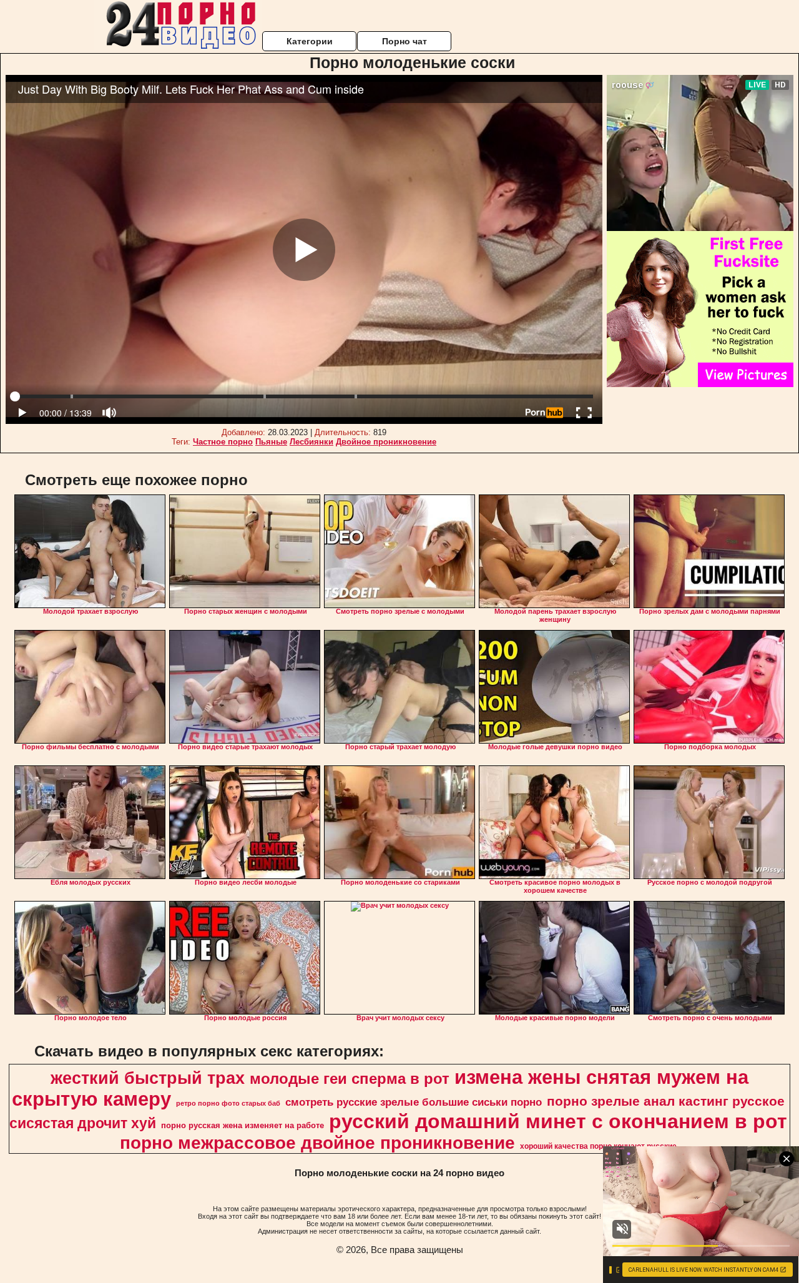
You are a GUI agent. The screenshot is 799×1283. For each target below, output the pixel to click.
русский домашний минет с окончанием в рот (558, 1121)
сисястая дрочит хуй (82, 1123)
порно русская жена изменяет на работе (242, 1125)
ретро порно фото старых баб (228, 1103)
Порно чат (404, 41)
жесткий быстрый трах (148, 1078)
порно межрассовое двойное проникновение (317, 1143)
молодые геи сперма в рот (349, 1078)
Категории (310, 41)
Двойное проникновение (386, 441)
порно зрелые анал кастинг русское (666, 1101)
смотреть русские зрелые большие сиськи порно (413, 1102)
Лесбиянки (311, 441)
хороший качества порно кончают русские (598, 1146)
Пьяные (271, 441)
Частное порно (223, 441)
